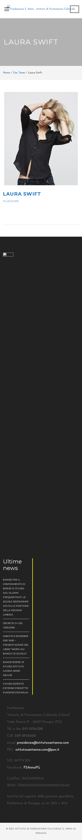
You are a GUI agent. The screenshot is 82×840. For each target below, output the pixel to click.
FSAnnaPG (31, 767)
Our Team (19, 72)
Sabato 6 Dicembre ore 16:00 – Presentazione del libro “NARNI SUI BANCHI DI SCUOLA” (16, 645)
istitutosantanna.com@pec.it (37, 749)
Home (6, 72)
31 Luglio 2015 (11, 201)
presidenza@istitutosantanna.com (43, 743)
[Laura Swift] (41, 138)
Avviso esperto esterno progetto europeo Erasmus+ (16, 688)
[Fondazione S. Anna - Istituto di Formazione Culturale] (41, 9)
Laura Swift (22, 194)
